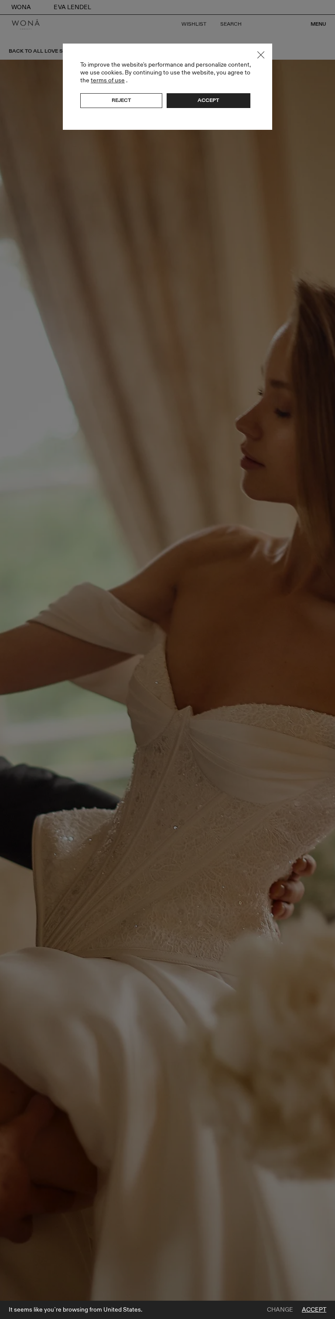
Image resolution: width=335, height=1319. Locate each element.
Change (280, 1310)
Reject (121, 100)
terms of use (108, 80)
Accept (314, 1310)
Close (261, 55)
